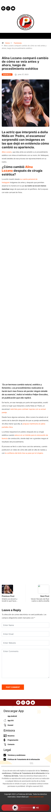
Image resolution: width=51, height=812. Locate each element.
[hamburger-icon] (47, 35)
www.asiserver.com (36, 797)
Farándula (18, 43)
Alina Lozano (7, 152)
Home (7, 43)
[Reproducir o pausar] (15, 807)
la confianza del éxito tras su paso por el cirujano (24, 453)
